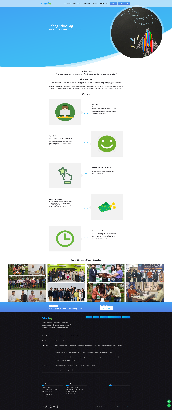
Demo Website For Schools (115, 317)
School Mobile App (115, 348)
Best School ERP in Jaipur (76, 335)
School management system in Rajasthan (63, 370)
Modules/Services (77, 3)
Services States (45, 370)
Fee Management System (104, 348)
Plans (68, 335)
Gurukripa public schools (60, 365)
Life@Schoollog (58, 340)
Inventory (72, 348)
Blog (84, 357)
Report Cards (74, 357)
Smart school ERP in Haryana (97, 370)
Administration (97, 345)
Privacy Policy (100, 357)
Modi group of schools (90, 365)
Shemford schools (80, 365)
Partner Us (102, 3)
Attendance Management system (61, 348)
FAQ (80, 357)
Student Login (103, 317)
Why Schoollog (87, 3)
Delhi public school (70, 365)
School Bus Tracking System (106, 352)
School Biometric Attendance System (62, 360)
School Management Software (61, 345)
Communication (72, 345)
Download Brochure (65, 357)
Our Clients (44, 365)
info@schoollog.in (48, 396)
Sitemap (56, 374)
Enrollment (119, 345)
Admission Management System (108, 345)
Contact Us (57, 357)
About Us (95, 3)
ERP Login (89, 317)
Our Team (65, 340)
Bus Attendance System (92, 348)
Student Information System (92, 352)
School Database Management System (77, 352)
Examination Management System (85, 345)
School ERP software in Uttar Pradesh (81, 370)
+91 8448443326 (48, 394)
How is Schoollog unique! (60, 335)
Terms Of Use (108, 357)
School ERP (69, 3)
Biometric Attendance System (61, 352)
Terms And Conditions (91, 357)
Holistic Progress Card (80, 348)
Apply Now (106, 308)
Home (64, 3)
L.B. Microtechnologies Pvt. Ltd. (124, 406)
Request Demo (126, 317)
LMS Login (96, 317)
